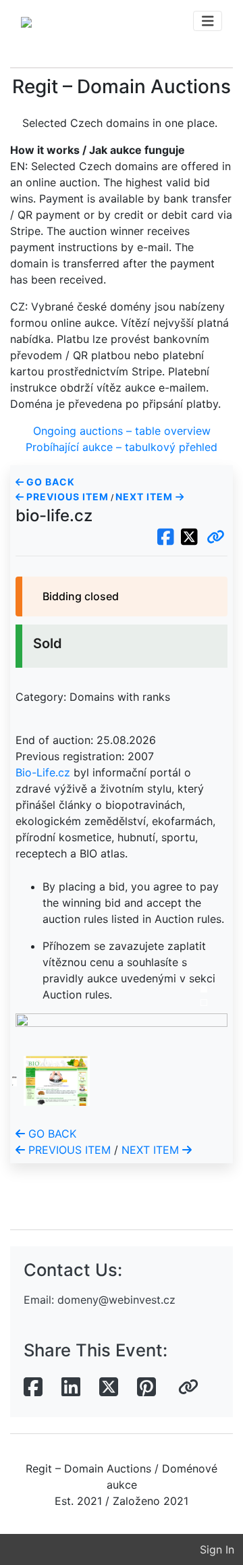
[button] (215, 537)
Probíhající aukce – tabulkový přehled (121, 447)
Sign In (217, 1549)
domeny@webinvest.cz (116, 1299)
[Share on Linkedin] (70, 1387)
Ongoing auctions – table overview (122, 430)
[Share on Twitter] (108, 1387)
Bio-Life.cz (43, 772)
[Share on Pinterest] (146, 1387)
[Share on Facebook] (33, 1387)
